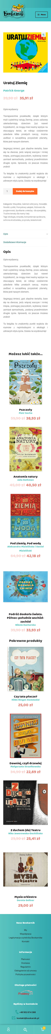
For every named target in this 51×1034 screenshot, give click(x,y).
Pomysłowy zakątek (24, 207)
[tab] (25, 234)
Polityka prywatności (25, 974)
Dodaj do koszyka (25, 191)
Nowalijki (43, 204)
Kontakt (25, 941)
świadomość (35, 220)
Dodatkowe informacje (14, 242)
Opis (5, 233)
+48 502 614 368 (27, 1012)
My (25, 930)
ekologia (11, 217)
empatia (19, 217)
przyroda (26, 220)
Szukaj (25, 1029)
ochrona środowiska (12, 220)
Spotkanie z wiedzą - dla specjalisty (31, 210)
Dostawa (25, 963)
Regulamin (25, 966)
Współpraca (25, 933)
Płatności (25, 959)
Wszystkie (17, 204)
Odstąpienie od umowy (25, 970)
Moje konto (8, 1029)
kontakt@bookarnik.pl (28, 1018)
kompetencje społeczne (34, 217)
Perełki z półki (9, 207)
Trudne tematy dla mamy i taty (16, 213)
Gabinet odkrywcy (30, 204)
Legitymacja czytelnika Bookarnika (25, 937)
